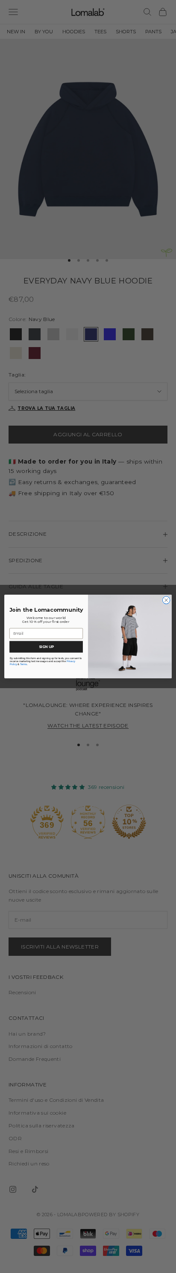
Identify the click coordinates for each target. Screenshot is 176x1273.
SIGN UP (46, 647)
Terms (23, 664)
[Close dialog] (166, 600)
